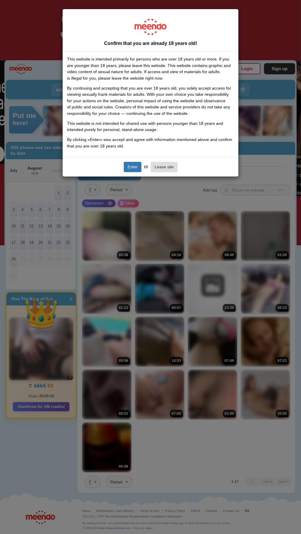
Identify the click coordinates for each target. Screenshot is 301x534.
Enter (133, 166)
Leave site (164, 166)
